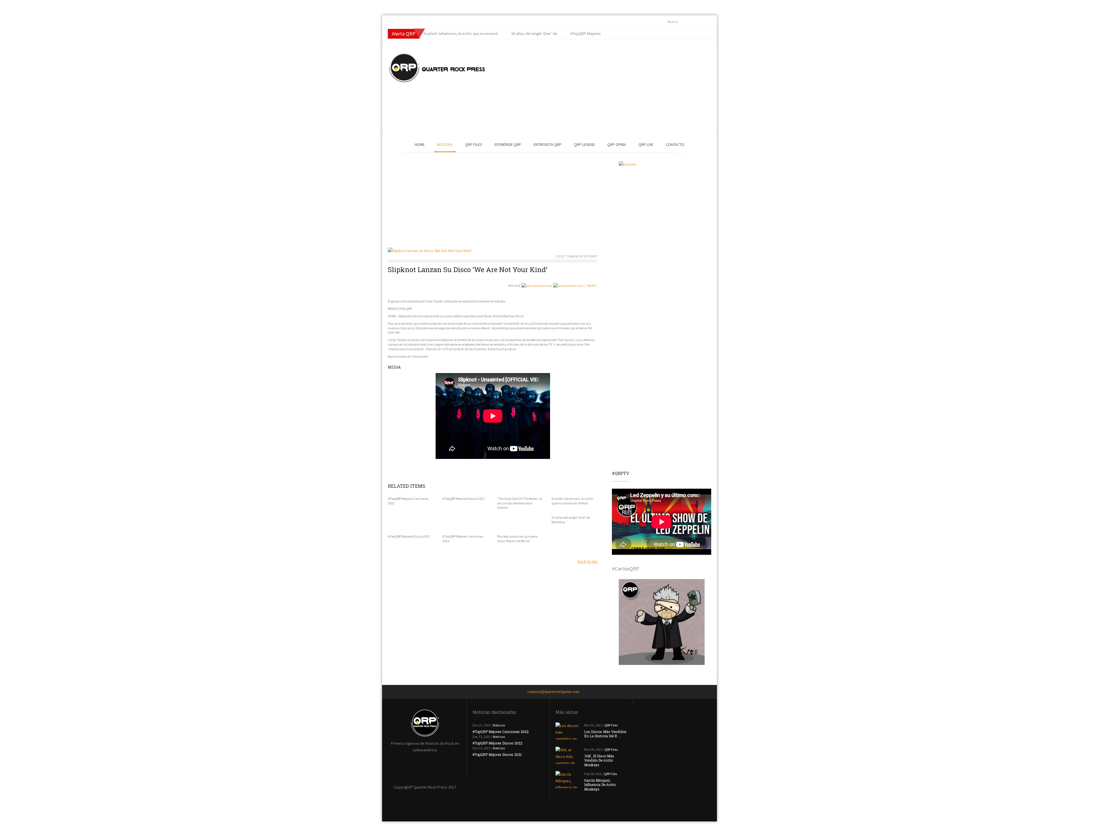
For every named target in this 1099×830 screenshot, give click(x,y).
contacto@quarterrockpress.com (553, 692)
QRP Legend (584, 144)
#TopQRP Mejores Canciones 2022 (408, 500)
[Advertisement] (591, 88)
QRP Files (473, 144)
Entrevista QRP (547, 144)
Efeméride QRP (508, 144)
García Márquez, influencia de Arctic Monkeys (600, 784)
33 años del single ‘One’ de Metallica (571, 519)
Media (591, 285)
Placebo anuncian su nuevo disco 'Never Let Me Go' (517, 538)
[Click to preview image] (493, 250)
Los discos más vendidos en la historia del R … (605, 733)
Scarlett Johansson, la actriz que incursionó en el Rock (572, 500)
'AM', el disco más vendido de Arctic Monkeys (599, 760)
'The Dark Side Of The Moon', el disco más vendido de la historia (519, 503)
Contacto (675, 144)
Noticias (445, 144)
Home (420, 144)
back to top (588, 561)
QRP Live (646, 144)
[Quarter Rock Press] (437, 68)
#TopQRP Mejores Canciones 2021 (462, 538)
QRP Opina (616, 144)
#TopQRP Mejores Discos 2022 (463, 498)
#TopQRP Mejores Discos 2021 (409, 536)
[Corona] (661, 204)
